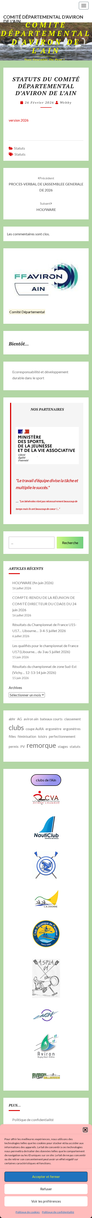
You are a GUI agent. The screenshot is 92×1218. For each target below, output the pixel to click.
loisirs (42, 736)
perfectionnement (62, 736)
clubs (16, 727)
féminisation (27, 736)
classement (72, 719)
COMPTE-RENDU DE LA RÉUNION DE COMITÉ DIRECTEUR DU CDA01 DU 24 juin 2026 (44, 603)
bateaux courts (51, 719)
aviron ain (31, 719)
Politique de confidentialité (58, 1212)
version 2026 (19, 120)
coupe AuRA (35, 729)
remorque (41, 745)
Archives (15, 687)
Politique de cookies (28, 1212)
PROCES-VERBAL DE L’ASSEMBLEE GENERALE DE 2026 (46, 184)
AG (19, 719)
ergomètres (72, 729)
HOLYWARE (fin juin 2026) (32, 583)
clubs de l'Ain (46, 780)
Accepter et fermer (46, 1177)
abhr (12, 719)
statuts (20, 154)
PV (22, 746)
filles (12, 736)
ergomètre (53, 729)
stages (63, 746)
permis (14, 746)
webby (66, 102)
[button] (85, 1130)
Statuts (19, 148)
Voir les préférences (46, 1201)
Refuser (46, 1189)
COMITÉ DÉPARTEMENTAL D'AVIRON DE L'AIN (43, 18)
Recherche (70, 542)
